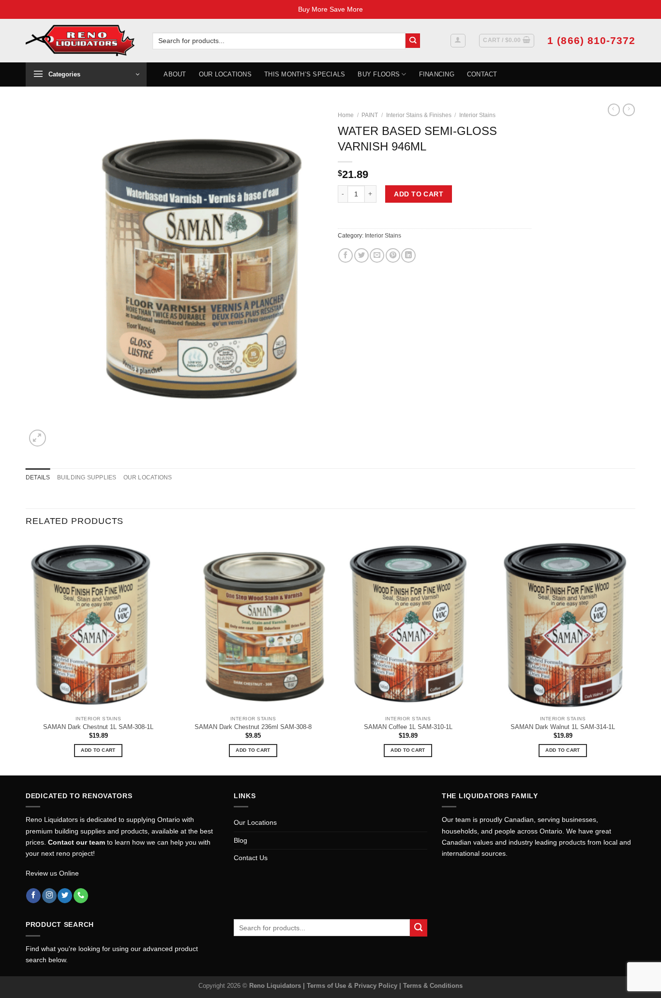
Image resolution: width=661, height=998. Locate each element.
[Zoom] (37, 438)
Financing (436, 74)
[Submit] (413, 40)
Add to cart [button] (98, 750)
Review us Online (52, 873)
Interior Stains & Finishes (418, 115)
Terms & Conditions (433, 985)
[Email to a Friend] (377, 255)
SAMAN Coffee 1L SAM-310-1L (408, 726)
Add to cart (418, 194)
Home (346, 115)
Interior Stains (477, 115)
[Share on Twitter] (361, 255)
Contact (482, 74)
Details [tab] (38, 477)
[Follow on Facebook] (33, 895)
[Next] (635, 655)
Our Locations (225, 74)
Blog (240, 840)
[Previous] (26, 655)
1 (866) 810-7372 (591, 40)
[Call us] (81, 895)
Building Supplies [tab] (87, 477)
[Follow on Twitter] (65, 895)
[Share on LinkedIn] (408, 255)
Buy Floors (379, 74)
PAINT (369, 115)
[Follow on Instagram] (49, 895)
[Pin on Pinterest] (393, 255)
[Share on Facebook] (345, 255)
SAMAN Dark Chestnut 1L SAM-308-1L (98, 726)
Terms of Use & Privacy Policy (353, 985)
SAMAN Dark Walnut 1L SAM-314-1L (563, 726)
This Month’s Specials (304, 74)
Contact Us (251, 858)
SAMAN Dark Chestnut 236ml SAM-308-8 (253, 726)
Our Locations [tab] (147, 477)
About (175, 74)
